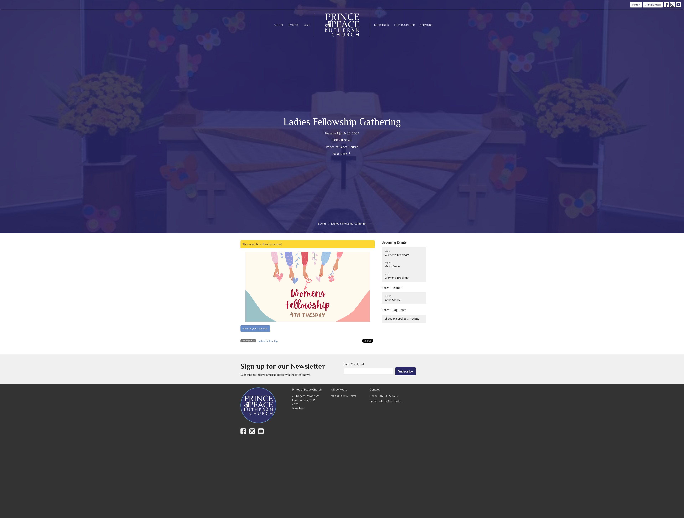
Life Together (404, 24)
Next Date (340, 153)
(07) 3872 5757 (389, 396)
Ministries (381, 24)
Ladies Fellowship (268, 340)
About (278, 24)
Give (307, 24)
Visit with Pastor (653, 4)
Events (294, 24)
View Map (298, 408)
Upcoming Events (394, 242)
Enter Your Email (354, 364)
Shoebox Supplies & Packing (402, 318)
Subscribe (405, 371)
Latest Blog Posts (394, 310)
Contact (636, 4)
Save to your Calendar (255, 328)
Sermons (426, 24)
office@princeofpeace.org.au (392, 401)
